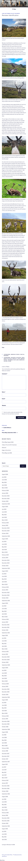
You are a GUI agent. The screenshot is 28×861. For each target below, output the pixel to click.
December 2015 (5, 818)
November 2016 (5, 788)
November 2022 (5, 595)
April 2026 (4, 485)
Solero (6, 361)
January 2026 (5, 493)
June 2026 (4, 479)
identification (8, 358)
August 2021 (5, 635)
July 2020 (4, 670)
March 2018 (4, 745)
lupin (18, 358)
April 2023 (4, 581)
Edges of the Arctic (6, 450)
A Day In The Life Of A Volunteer (9, 444)
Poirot (5, 359)
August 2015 (5, 828)
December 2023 (6, 560)
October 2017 (5, 759)
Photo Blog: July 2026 (7, 453)
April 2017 (4, 775)
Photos (22, 354)
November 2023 (6, 563)
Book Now (2, 860)
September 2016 (6, 793)
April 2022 (4, 614)
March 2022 (4, 616)
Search (3, 463)
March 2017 (4, 777)
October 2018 (5, 726)
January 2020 (5, 686)
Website (4, 405)
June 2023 (4, 576)
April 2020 (4, 678)
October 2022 (5, 598)
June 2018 (4, 737)
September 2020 (6, 665)
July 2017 (4, 767)
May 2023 (4, 579)
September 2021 (6, 632)
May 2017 (4, 772)
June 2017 (4, 769)
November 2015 (5, 820)
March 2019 (4, 713)
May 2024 (4, 546)
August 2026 (5, 474)
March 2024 (5, 552)
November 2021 (5, 627)
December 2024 (6, 528)
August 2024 (5, 538)
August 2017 (5, 764)
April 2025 (4, 517)
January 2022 (5, 622)
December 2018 (5, 721)
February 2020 (5, 683)
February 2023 (5, 587)
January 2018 (5, 750)
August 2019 (5, 699)
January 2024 (5, 557)
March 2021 (4, 649)
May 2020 (4, 675)
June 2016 (4, 802)
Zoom (9, 361)
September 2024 (6, 536)
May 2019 (4, 708)
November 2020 (6, 659)
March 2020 (5, 681)
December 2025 (6, 495)
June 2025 (4, 512)
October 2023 (5, 565)
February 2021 (5, 651)
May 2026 (4, 482)
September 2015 (6, 826)
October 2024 (5, 533)
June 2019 (4, 705)
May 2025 (4, 514)
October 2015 (5, 823)
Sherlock (21, 359)
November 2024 (6, 530)
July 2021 (4, 638)
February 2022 (5, 619)
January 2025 (5, 525)
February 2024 (5, 555)
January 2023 (5, 589)
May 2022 (4, 611)
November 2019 (5, 691)
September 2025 (6, 503)
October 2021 (5, 630)
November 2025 (6, 498)
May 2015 (4, 836)
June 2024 (4, 544)
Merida (23, 358)
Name (3, 392)
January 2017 (5, 783)
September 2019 (6, 697)
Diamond (4, 447)
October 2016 (5, 791)
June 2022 (4, 608)
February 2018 (5, 748)
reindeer (10, 359)
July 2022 (4, 606)
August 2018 (5, 732)
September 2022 (6, 600)
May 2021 (4, 643)
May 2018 (4, 740)
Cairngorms (7, 354)
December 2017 (5, 753)
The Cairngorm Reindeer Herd (10, 3)
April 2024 (4, 549)
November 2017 (5, 756)
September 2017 (6, 761)
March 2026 (5, 487)
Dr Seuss (18, 357)
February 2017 (5, 780)
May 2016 (4, 804)
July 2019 (4, 702)
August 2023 (5, 571)
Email (3, 398)
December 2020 (6, 657)
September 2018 (6, 729)
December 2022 (5, 592)
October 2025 (5, 501)
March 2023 (5, 584)
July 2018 (4, 734)
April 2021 (4, 646)
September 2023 (6, 568)
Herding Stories (15, 354)
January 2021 (5, 654)
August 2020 (5, 667)
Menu (14, 9)
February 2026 (5, 490)
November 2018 (5, 724)
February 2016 (5, 812)
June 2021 (4, 640)
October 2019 (5, 694)
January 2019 (5, 718)
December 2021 (5, 624)
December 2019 (5, 689)
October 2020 (5, 662)
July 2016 (4, 799)
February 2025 (5, 522)
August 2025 (5, 506)
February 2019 (5, 716)
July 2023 (4, 573)
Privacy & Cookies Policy (7, 854)
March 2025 (5, 520)
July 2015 (4, 831)
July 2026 (4, 477)
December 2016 (5, 785)
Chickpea (13, 357)
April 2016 (4, 807)
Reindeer (17, 13)
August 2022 (5, 603)
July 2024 (4, 541)
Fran (23, 357)
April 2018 (4, 742)
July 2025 (4, 509)
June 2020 (4, 673)
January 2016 (5, 815)
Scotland (16, 359)
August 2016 (5, 796)
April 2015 (4, 839)
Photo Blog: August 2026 (7, 442)
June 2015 (4, 834)
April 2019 (4, 710)
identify (14, 358)
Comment (4, 373)
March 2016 (4, 810)
